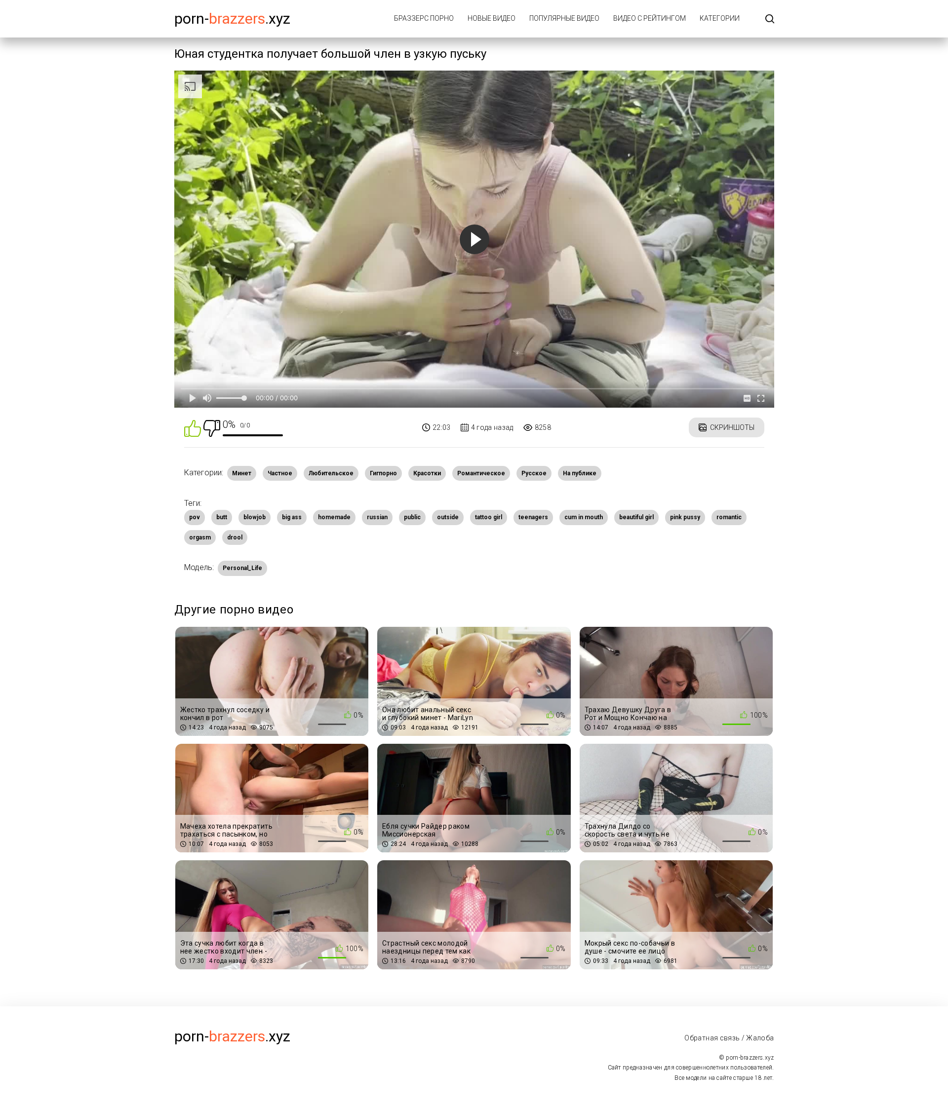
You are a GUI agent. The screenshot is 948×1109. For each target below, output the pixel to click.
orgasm (200, 537)
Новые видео (491, 18)
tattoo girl (488, 517)
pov (194, 517)
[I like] (192, 428)
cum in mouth (583, 517)
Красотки (427, 473)
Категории (720, 18)
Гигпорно (383, 473)
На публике (579, 473)
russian (377, 517)
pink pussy (685, 517)
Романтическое (481, 473)
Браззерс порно (424, 18)
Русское (534, 473)
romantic (729, 517)
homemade (334, 517)
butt (221, 517)
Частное (280, 473)
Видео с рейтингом (649, 18)
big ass (292, 517)
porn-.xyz (232, 18)
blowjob (254, 517)
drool (234, 537)
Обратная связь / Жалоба (729, 1038)
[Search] (769, 19)
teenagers (533, 517)
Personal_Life (242, 568)
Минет (241, 473)
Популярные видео (564, 18)
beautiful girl (636, 517)
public (412, 517)
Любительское (331, 473)
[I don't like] (211, 428)
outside (448, 517)
